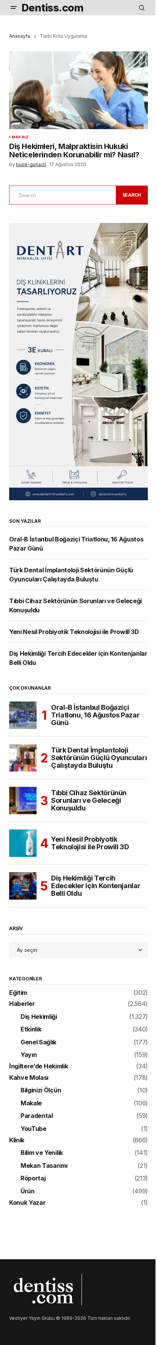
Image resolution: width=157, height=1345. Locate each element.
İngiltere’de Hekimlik (38, 1066)
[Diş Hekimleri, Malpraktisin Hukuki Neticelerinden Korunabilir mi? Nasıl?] (78, 90)
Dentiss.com (52, 8)
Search (131, 195)
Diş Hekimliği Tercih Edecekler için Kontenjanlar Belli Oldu (95, 885)
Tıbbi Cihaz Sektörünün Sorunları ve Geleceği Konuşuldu (89, 800)
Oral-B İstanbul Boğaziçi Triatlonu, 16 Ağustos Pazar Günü (95, 715)
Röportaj (33, 1178)
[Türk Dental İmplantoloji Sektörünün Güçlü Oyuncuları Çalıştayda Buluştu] (23, 758)
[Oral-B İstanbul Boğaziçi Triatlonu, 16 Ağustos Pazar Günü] (23, 715)
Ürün (28, 1191)
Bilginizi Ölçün (41, 1090)
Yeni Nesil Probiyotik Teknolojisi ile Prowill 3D (74, 632)
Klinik (16, 1140)
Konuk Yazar (27, 1202)
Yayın (29, 1055)
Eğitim (18, 993)
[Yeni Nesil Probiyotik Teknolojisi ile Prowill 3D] (23, 843)
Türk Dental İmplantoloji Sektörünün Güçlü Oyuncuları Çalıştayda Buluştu (99, 757)
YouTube (33, 1129)
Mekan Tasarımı (44, 1165)
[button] (13, 7)
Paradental (37, 1116)
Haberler (22, 1004)
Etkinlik (31, 1029)
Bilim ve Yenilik (42, 1153)
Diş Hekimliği (39, 1017)
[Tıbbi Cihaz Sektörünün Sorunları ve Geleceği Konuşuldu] (23, 800)
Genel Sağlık (38, 1042)
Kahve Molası (28, 1077)
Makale (20, 137)
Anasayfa (19, 36)
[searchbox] (61, 195)
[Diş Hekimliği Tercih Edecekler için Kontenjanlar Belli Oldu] (23, 886)
